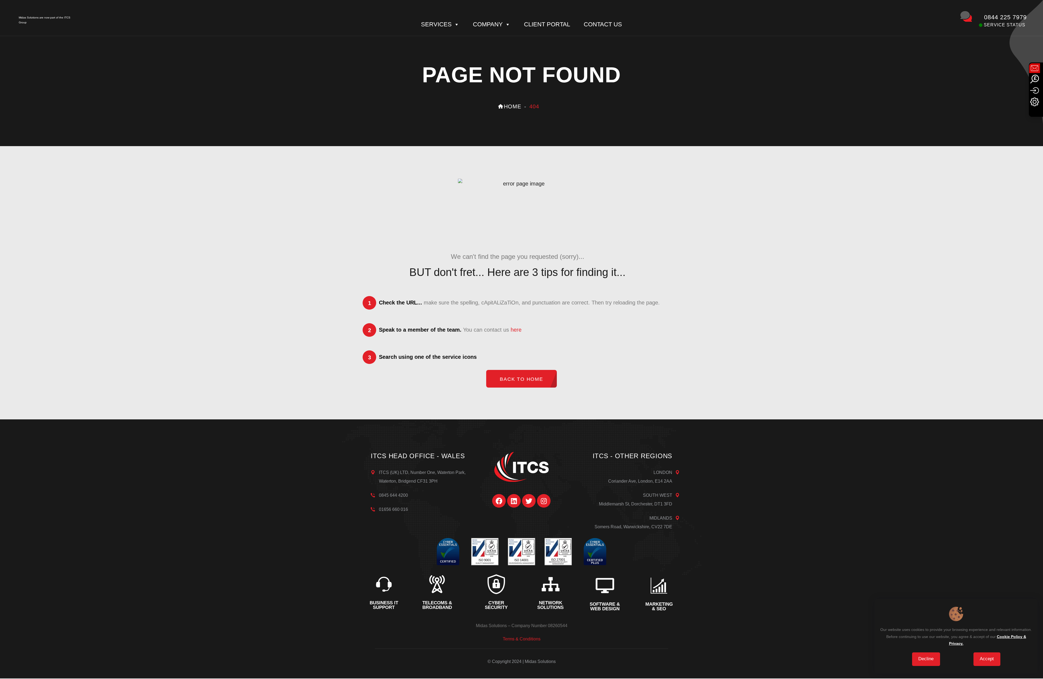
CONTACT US (603, 24)
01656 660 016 (393, 509)
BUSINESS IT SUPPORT (384, 605)
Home (512, 106)
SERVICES (436, 24)
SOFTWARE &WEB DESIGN (605, 606)
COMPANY (488, 24)
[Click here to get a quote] (1034, 78)
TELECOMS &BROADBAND (437, 605)
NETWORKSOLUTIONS (550, 605)
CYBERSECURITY (496, 605)
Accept (987, 658)
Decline (926, 658)
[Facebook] (499, 501)
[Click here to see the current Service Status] (1034, 101)
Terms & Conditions (522, 639)
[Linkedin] (514, 501)
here (516, 330)
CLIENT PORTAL (547, 24)
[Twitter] (529, 501)
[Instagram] (544, 501)
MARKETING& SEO (659, 606)
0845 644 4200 (393, 495)
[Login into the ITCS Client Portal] (1034, 90)
